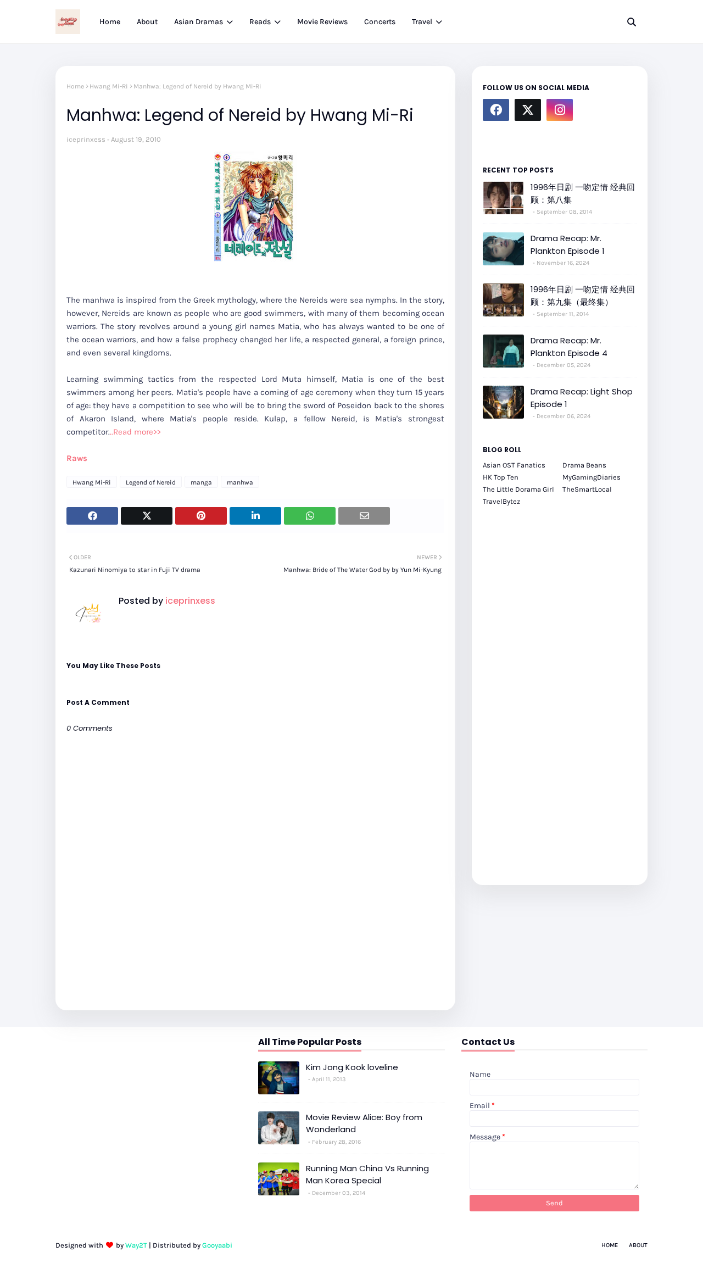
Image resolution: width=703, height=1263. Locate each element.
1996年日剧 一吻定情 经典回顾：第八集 (583, 193)
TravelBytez (501, 501)
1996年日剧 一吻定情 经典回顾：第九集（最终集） (583, 295)
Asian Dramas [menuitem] (198, 21)
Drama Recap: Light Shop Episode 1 (582, 398)
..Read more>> (135, 432)
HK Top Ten (500, 477)
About (638, 1245)
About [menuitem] (147, 21)
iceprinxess (85, 139)
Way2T (136, 1245)
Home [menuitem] (109, 21)
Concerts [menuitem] (379, 21)
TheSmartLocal (587, 489)
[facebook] (496, 110)
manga (201, 482)
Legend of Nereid (151, 482)
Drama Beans (584, 465)
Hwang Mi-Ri (109, 86)
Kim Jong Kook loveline (352, 1067)
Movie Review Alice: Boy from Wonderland (364, 1123)
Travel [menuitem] (422, 21)
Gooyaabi (217, 1245)
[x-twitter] (528, 110)
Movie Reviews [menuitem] (322, 21)
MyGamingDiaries (591, 477)
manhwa (240, 482)
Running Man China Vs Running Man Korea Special (367, 1174)
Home (75, 86)
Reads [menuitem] (260, 21)
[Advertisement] (560, 689)
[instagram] (559, 110)
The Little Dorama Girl (518, 489)
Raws (76, 458)
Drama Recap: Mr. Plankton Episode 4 (569, 347)
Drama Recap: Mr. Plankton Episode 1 (568, 244)
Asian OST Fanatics (514, 465)
